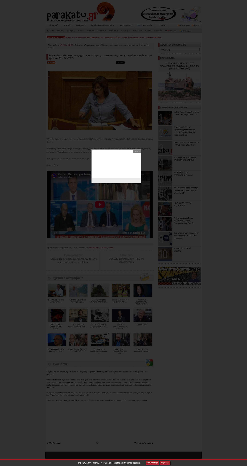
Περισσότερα (152, 463)
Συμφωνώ (165, 463)
